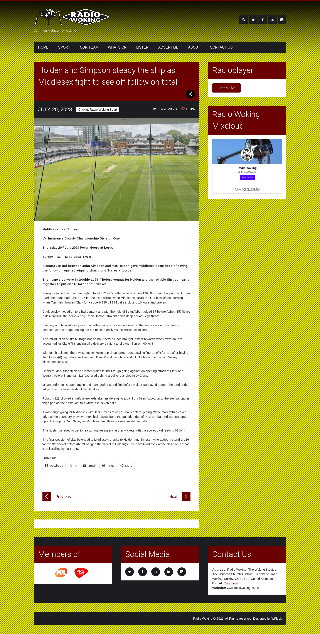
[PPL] (62, 577)
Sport (64, 47)
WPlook (276, 618)
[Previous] (46, 499)
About (194, 47)
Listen (142, 47)
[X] (253, 19)
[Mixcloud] (272, 19)
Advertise (168, 47)
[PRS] (81, 577)
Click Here (231, 583)
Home (43, 47)
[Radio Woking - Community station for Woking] (73, 22)
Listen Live (226, 88)
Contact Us (221, 47)
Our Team (89, 47)
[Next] (186, 499)
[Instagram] (282, 19)
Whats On (117, 47)
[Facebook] (262, 19)
